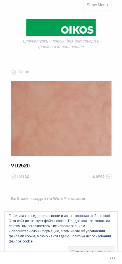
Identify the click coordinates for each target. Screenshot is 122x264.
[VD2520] (61, 118)
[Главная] (61, 29)
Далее (98, 176)
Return (24, 72)
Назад (23, 176)
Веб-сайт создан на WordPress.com (48, 198)
